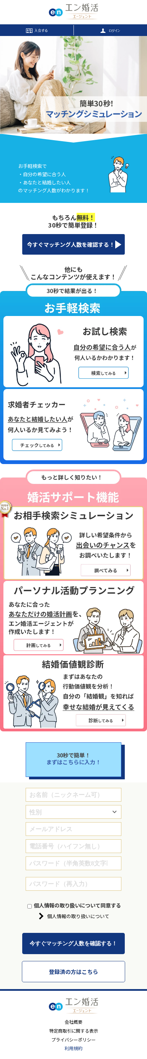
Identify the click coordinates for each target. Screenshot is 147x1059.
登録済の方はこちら (73, 971)
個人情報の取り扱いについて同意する (77, 905)
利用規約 (73, 1048)
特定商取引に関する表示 (73, 1030)
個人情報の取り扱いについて (78, 916)
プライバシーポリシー (73, 1039)
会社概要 (73, 1022)
